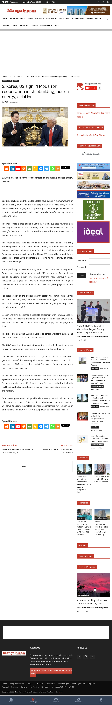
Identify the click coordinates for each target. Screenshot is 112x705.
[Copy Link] (35, 168)
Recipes (30, 18)
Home (5, 18)
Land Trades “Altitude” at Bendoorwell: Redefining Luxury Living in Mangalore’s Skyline (100, 399)
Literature (34, 25)
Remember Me (98, 274)
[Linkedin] (12, 168)
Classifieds (94, 406)
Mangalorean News (16, 18)
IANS (6, 102)
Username (81, 261)
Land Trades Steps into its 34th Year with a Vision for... (102, 479)
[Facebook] (98, 2)
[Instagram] (103, 2)
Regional (89, 18)
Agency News (15, 76)
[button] (106, 18)
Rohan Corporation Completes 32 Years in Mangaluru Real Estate (99, 439)
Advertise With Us (46, 25)
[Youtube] (18, 168)
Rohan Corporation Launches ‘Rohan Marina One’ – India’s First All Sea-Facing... (101, 528)
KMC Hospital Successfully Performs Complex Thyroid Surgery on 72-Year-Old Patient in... (84, 528)
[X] (108, 2)
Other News (50, 18)
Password (81, 267)
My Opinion (24, 25)
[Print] (23, 168)
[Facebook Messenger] (40, 168)
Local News (94, 368)
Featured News (85, 350)
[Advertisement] (56, 51)
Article (80, 321)
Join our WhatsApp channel (90, 127)
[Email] (29, 168)
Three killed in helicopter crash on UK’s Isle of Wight (17, 451)
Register (92, 282)
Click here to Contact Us (41, 670)
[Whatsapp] (52, 168)
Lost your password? (98, 278)
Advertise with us (86, 105)
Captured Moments (86, 567)
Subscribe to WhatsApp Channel (91, 135)
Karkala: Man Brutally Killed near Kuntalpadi (58, 451)
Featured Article (85, 293)
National (98, 18)
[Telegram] (46, 168)
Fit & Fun (38, 18)
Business (6, 25)
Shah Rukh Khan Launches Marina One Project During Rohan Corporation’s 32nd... (90, 329)
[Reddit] (6, 168)
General (14, 25)
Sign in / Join (51, 2)
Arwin (61, 692)
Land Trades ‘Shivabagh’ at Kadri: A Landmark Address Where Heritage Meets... (100, 361)
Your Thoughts (64, 18)
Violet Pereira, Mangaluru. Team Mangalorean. (92, 336)
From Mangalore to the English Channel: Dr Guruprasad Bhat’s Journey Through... (100, 379)
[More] (57, 168)
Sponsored (83, 503)
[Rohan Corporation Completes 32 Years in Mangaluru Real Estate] (82, 439)
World (57, 25)
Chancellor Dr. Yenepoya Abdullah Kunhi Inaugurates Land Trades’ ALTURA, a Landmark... (100, 419)
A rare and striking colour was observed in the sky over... (92, 602)
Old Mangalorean (78, 18)
